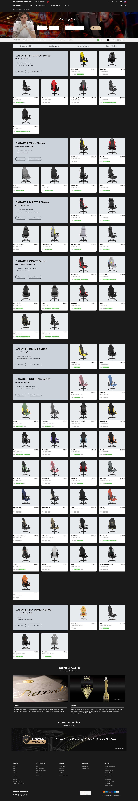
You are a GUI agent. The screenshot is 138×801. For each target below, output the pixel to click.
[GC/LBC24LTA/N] (112, 352)
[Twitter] (14, 795)
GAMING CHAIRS (41, 5)
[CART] (121, 1)
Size (32, 40)
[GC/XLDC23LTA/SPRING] (26, 411)
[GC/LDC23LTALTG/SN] (26, 497)
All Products (19, 9)
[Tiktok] (24, 795)
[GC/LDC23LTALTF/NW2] (54, 497)
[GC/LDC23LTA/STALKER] (26, 583)
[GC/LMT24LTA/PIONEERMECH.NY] (83, 59)
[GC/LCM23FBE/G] (54, 293)
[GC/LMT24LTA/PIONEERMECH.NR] (54, 88)
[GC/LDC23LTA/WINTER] (54, 554)
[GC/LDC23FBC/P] (83, 382)
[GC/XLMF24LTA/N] (112, 234)
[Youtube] (16, 795)
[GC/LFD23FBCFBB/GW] (54, 642)
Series (25, 40)
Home (14, 9)
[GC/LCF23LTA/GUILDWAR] (83, 264)
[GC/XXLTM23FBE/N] (54, 175)
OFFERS (66, 5)
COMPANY (123, 5)
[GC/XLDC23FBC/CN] (112, 468)
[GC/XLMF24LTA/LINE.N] (112, 205)
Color (52, 40)
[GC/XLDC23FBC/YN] (54, 525)
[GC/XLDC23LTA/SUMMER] (112, 382)
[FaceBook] (19, 795)
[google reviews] (85, 793)
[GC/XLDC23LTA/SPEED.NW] (26, 554)
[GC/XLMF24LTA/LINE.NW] (26, 234)
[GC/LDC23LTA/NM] (26, 468)
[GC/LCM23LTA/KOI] (26, 322)
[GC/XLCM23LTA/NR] (83, 293)
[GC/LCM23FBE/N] (112, 293)
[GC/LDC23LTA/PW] (54, 468)
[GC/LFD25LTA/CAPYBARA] (83, 613)
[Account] (117, 1)
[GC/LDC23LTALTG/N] (83, 554)
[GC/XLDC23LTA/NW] (83, 525)
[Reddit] (27, 795)
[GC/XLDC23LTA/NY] (112, 411)
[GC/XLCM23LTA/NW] (26, 293)
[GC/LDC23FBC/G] (54, 411)
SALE (70, 40)
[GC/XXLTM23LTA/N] (112, 175)
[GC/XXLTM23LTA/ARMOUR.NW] (83, 175)
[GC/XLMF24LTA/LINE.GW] (83, 234)
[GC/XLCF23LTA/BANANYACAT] (112, 264)
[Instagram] (21, 795)
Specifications (35, 71)
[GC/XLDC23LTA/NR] (83, 468)
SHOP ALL (29, 5)
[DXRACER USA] (22, 1)
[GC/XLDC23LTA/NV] (54, 440)
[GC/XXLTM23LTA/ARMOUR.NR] (112, 146)
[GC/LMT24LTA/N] (112, 88)
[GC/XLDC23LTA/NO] (112, 440)
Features (20, 71)
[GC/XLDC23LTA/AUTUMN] (112, 497)
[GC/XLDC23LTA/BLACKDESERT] (112, 525)
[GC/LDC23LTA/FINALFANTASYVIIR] (83, 411)
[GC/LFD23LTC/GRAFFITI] (26, 642)
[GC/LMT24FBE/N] (26, 88)
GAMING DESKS (55, 5)
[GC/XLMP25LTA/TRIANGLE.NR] (83, 88)
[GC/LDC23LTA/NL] (83, 440)
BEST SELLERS (17, 5)
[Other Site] (125, 1)
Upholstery (42, 40)
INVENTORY (61, 40)
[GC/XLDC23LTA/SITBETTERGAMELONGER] (112, 554)
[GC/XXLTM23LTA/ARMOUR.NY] (83, 146)
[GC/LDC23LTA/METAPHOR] (26, 525)
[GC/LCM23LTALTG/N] (54, 322)
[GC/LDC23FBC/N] (83, 497)
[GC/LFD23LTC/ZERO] (112, 613)
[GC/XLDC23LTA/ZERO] (26, 440)
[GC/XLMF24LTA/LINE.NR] (83, 205)
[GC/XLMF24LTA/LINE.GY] (54, 234)
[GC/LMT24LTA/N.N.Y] (26, 116)
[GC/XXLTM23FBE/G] (26, 175)
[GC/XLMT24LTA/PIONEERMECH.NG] (112, 59)
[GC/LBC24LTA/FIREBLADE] (83, 352)
